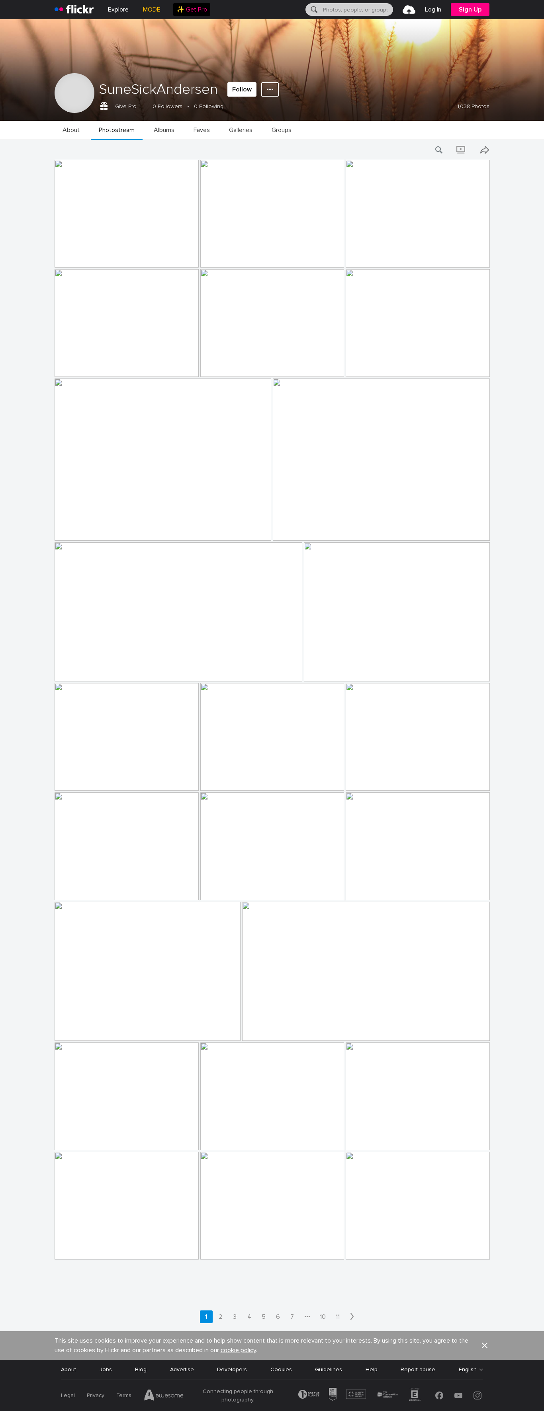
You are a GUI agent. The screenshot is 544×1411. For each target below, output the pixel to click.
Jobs (106, 1369)
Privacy (95, 1395)
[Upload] (409, 9)
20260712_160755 (373, 778)
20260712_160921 (228, 255)
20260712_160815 (331, 669)
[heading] (74, 9)
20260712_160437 (373, 1137)
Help (372, 1369)
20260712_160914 (373, 364)
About (68, 1369)
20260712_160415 (228, 1247)
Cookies (281, 1369)
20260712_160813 (82, 778)
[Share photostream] (484, 150)
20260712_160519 (269, 1028)
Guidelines (328, 1369)
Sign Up (470, 10)
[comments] (192, 260)
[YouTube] (458, 1395)
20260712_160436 (82, 1247)
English (468, 1369)
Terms (123, 1395)
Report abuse (418, 1369)
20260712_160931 (82, 255)
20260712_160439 (82, 1137)
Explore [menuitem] (118, 10)
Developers (232, 1369)
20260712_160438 (228, 1137)
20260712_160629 (373, 887)
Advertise (182, 1369)
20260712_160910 (300, 528)
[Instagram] (477, 1395)
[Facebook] (439, 1395)
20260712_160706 (228, 887)
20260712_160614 (82, 1028)
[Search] (313, 9)
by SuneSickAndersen (78, 261)
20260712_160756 (228, 778)
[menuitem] (191, 9)
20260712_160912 (82, 528)
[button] (179, 260)
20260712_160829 (82, 669)
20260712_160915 (228, 364)
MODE (151, 10)
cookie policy (238, 1350)
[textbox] (357, 9)
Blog (141, 1369)
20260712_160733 (82, 887)
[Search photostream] (439, 149)
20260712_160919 (373, 255)
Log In (433, 10)
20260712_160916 (82, 364)
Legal (68, 1395)
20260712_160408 (374, 1247)
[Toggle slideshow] (461, 150)
